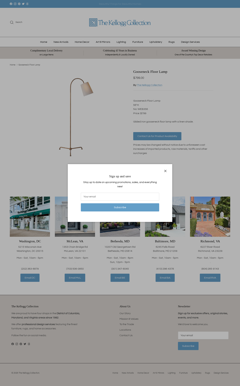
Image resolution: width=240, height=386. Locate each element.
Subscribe (120, 207)
